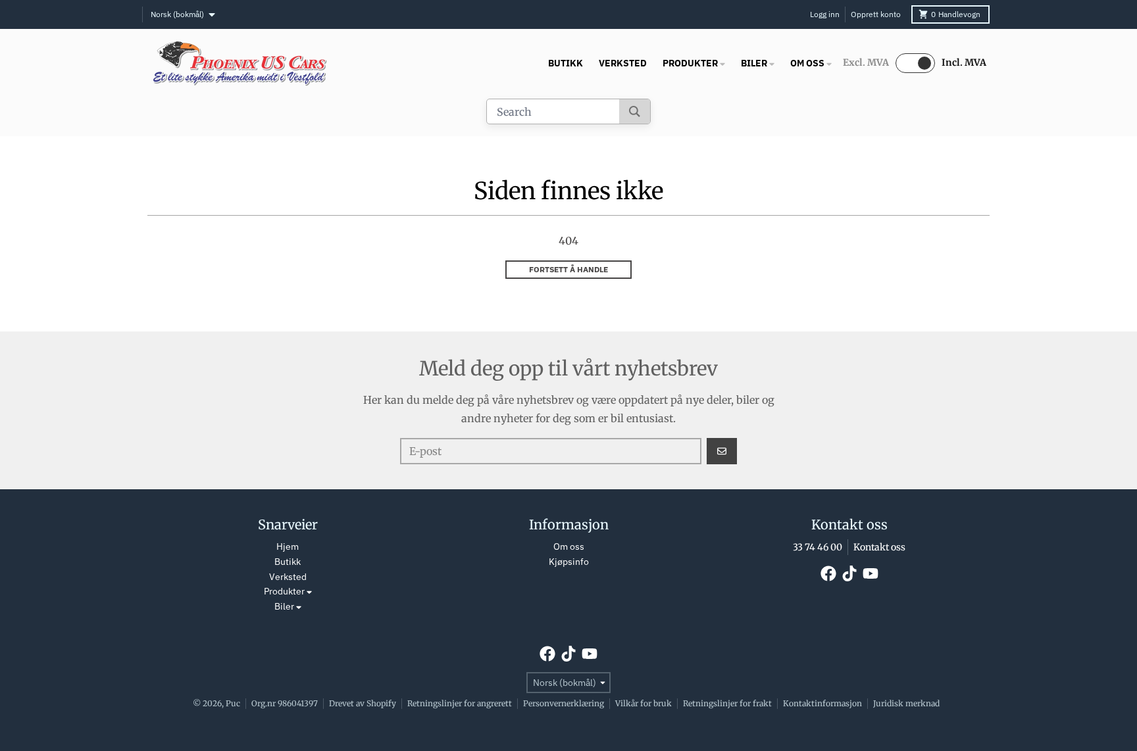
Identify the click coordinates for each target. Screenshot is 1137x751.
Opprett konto (876, 14)
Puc (233, 703)
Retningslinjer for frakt (727, 703)
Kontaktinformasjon (822, 703)
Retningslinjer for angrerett (459, 703)
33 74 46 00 (817, 547)
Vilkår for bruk (643, 703)
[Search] (634, 111)
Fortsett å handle (568, 269)
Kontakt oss (879, 547)
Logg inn (825, 14)
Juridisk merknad (906, 703)
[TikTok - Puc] (849, 573)
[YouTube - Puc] (870, 573)
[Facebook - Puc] (828, 573)
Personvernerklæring (563, 703)
